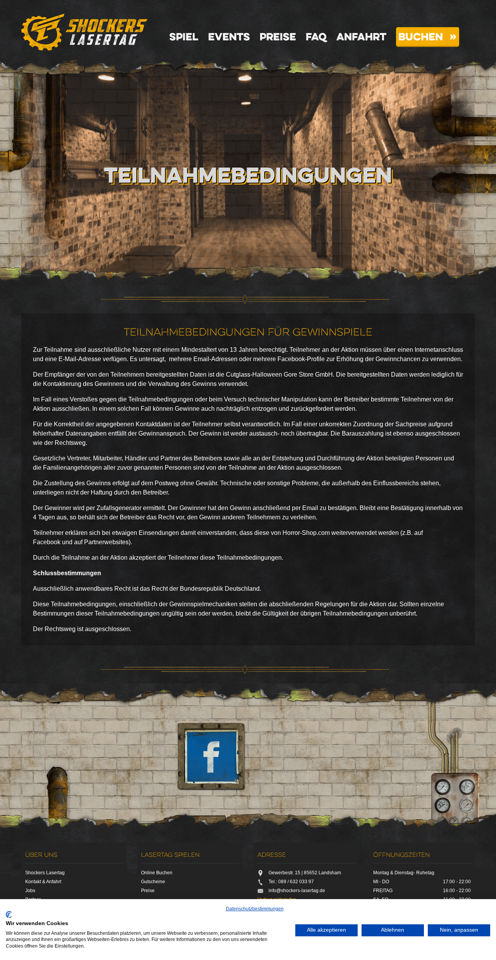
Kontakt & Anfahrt (43, 881)
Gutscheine (153, 881)
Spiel (183, 36)
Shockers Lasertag (84, 32)
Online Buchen (156, 872)
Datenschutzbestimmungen (255, 909)
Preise (278, 36)
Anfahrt (361, 36)
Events (229, 36)
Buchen (420, 36)
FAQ (316, 36)
